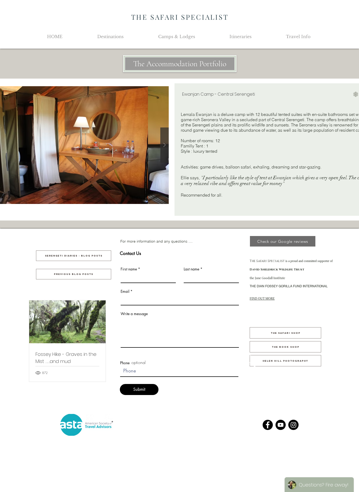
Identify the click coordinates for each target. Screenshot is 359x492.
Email (125, 291)
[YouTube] (280, 425)
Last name (191, 269)
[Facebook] (268, 425)
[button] (110, 36)
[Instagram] (293, 425)
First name (129, 269)
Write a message (134, 314)
